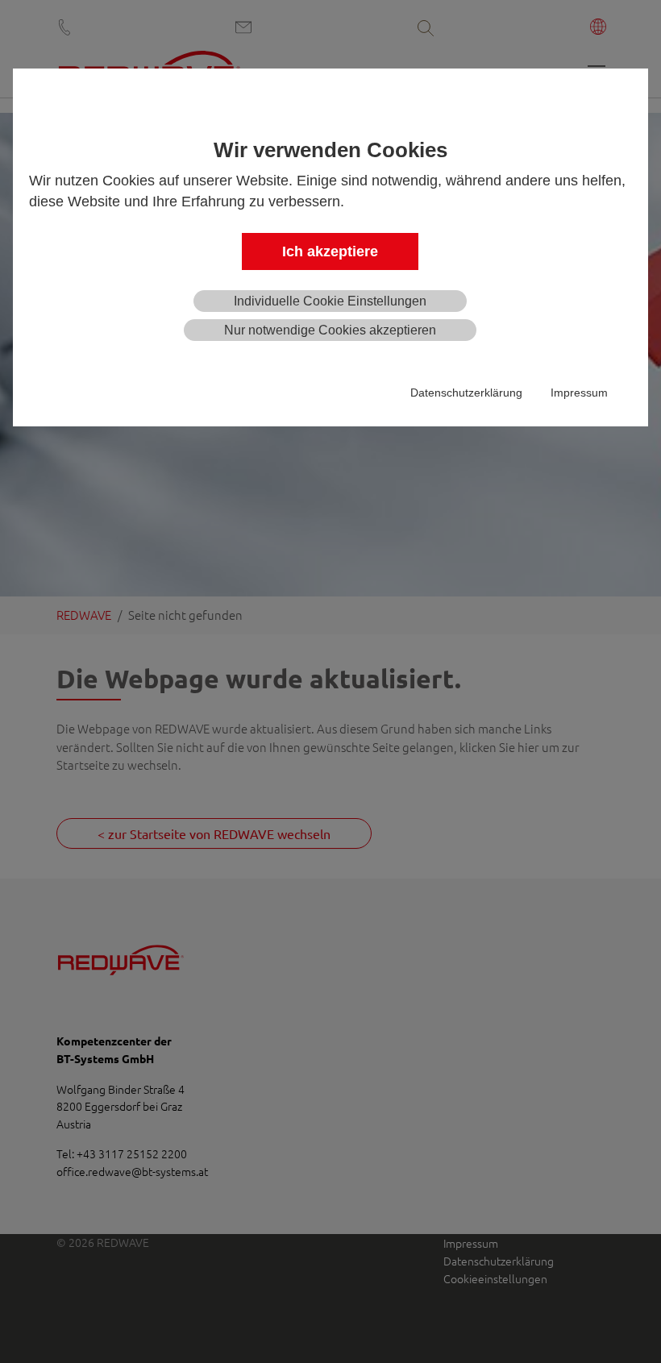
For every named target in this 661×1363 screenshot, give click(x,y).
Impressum (579, 392)
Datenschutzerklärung (466, 392)
